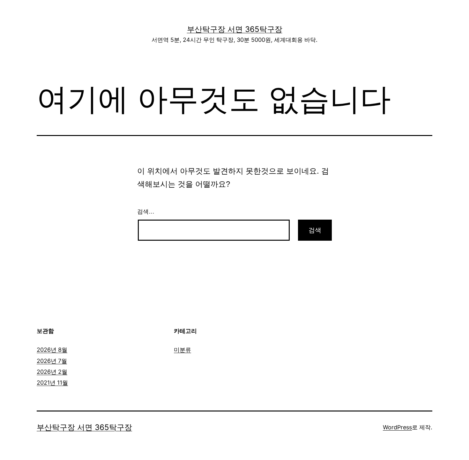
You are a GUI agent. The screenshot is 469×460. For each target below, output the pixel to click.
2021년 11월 (52, 382)
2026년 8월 (52, 349)
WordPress (397, 427)
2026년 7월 (52, 361)
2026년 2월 (52, 371)
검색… (145, 211)
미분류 (182, 349)
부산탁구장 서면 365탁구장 (234, 29)
